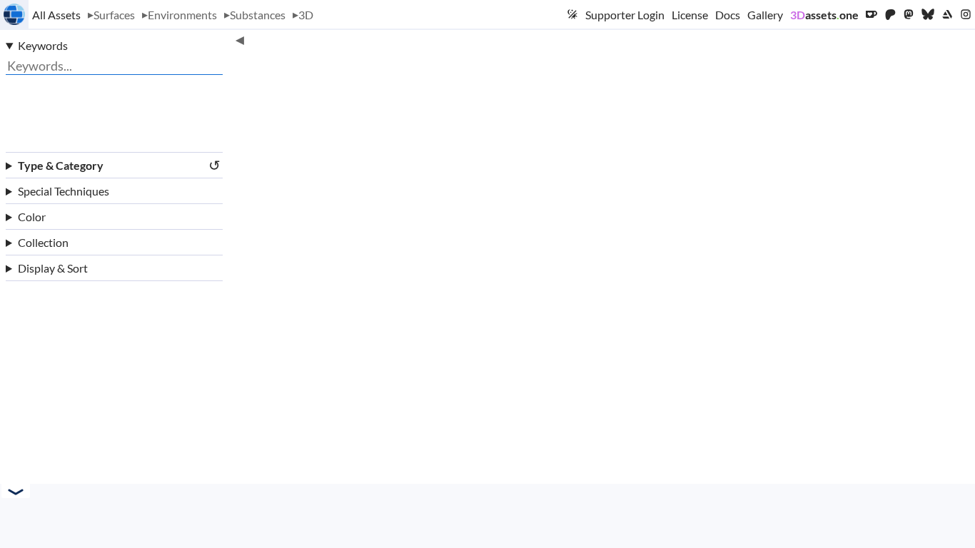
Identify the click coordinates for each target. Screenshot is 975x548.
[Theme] (572, 14)
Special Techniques (63, 191)
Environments (182, 14)
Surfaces (114, 14)
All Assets (56, 14)
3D (305, 14)
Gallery (765, 14)
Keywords (43, 45)
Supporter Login (625, 14)
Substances (258, 14)
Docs (727, 14)
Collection (43, 242)
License (690, 14)
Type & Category (119, 165)
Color (32, 216)
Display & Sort (53, 268)
